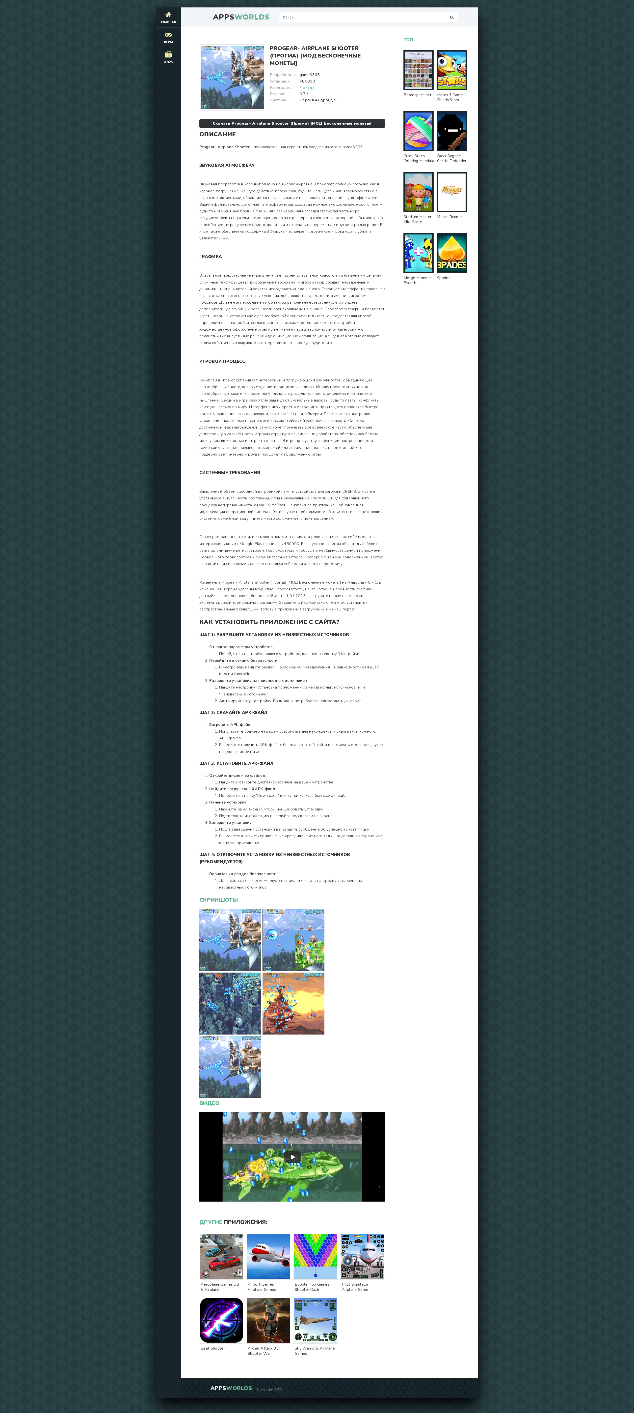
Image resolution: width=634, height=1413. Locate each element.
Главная (168, 22)
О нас (168, 62)
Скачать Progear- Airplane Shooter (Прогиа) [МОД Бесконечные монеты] (292, 123)
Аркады (307, 87)
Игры (168, 42)
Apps (241, 17)
